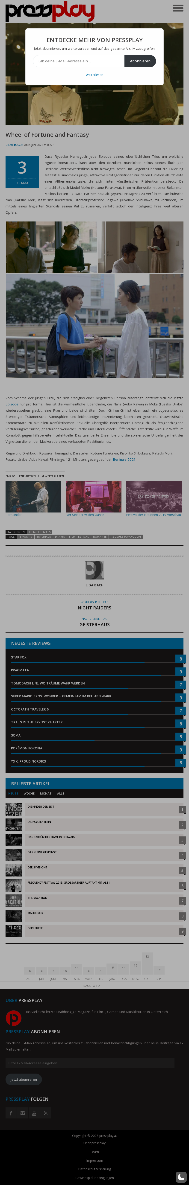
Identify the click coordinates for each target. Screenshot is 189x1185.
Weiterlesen (94, 75)
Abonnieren (140, 61)
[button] (181, 1177)
